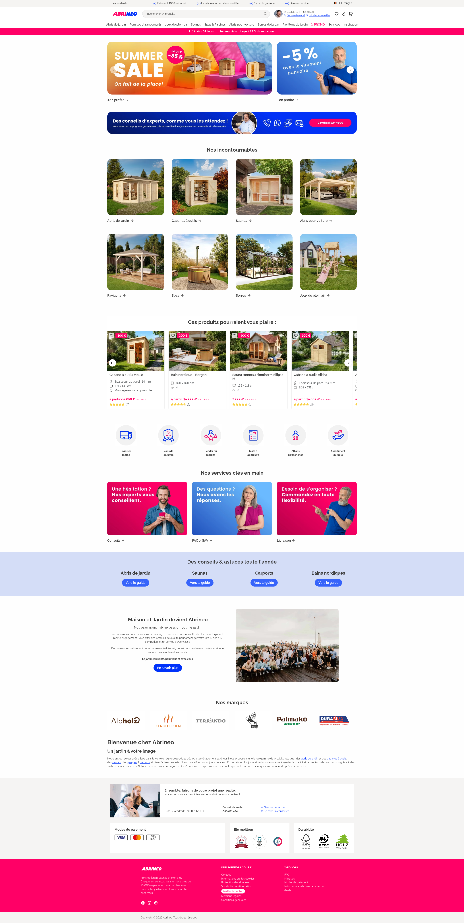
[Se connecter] (343, 13)
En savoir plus (167, 668)
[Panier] (350, 13)
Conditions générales (233, 900)
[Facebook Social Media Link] (143, 902)
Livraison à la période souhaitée (220, 3)
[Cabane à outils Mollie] (135, 351)
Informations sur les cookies (237, 878)
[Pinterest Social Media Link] (156, 902)
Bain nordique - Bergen (189, 375)
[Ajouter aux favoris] (111, 335)
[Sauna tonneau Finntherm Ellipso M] (258, 351)
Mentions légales (231, 896)
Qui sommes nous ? (236, 867)
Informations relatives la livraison (304, 886)
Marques (289, 878)
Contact (226, 874)
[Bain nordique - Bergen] (197, 351)
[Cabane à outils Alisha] (320, 351)
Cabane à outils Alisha (310, 375)
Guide (287, 890)
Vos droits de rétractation (236, 886)
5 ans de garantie (264, 3)
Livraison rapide (299, 3)
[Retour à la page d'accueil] (125, 14)
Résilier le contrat (233, 891)
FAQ (286, 874)
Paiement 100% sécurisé (171, 3)
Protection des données (235, 882)
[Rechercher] (266, 14)
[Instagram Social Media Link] (149, 902)
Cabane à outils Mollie (126, 375)
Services (291, 867)
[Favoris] (336, 13)
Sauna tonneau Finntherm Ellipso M (257, 377)
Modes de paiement (296, 882)
